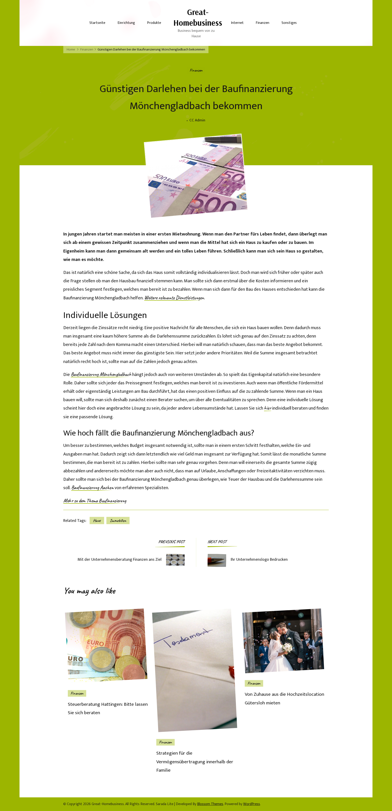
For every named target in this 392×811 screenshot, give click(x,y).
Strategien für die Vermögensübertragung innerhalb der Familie (194, 761)
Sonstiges (289, 23)
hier (267, 408)
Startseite (97, 23)
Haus (97, 520)
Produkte (154, 23)
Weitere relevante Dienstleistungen (174, 298)
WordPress (251, 804)
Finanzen (262, 23)
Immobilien (118, 520)
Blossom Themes (210, 804)
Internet (237, 23)
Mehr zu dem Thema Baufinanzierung (94, 501)
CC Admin (197, 120)
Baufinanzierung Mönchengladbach (101, 374)
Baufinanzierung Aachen (92, 488)
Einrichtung (126, 23)
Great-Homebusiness (197, 17)
